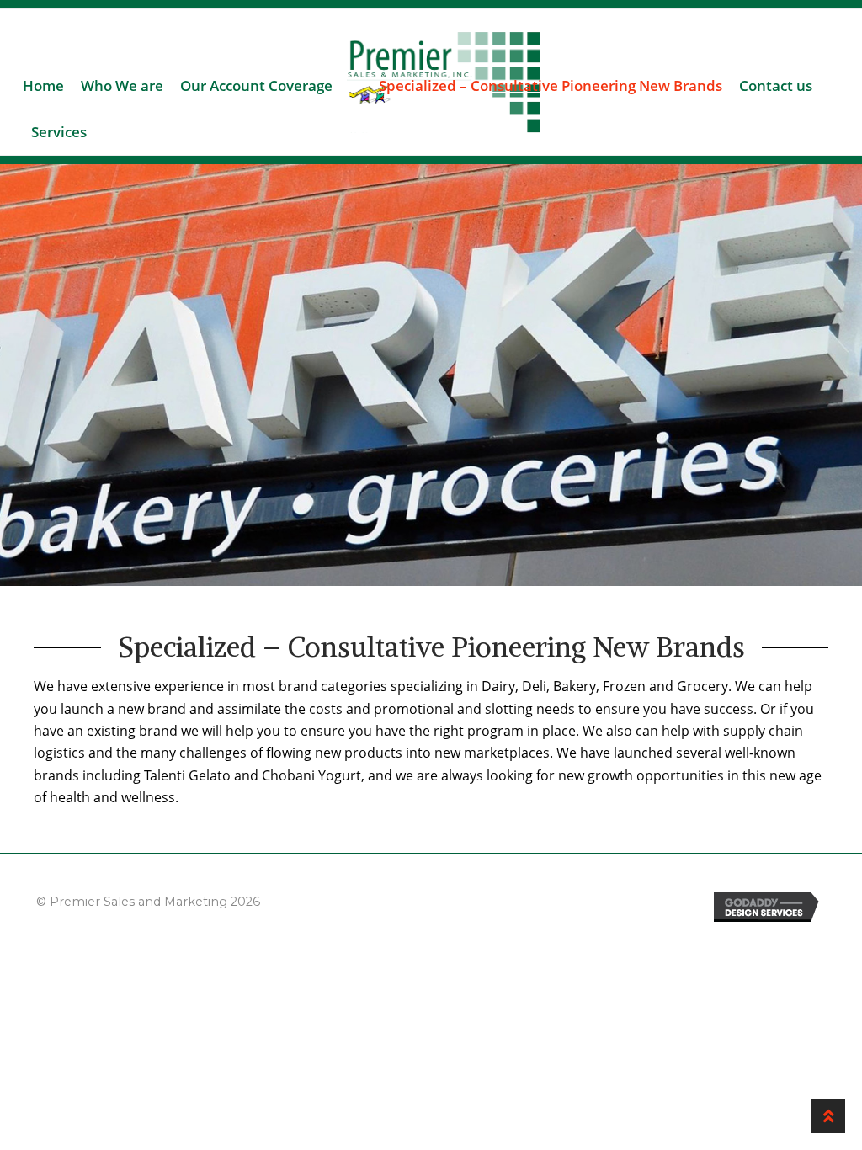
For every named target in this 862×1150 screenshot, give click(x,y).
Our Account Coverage (256, 85)
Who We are (122, 85)
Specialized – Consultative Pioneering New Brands (550, 85)
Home (43, 85)
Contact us (775, 85)
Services (59, 131)
